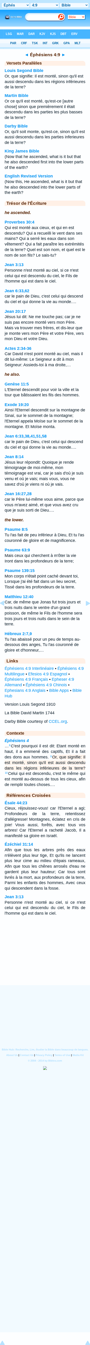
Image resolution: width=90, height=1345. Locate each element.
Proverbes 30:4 (19, 222)
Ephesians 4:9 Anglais (25, 690)
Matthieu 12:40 (19, 596)
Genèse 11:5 (17, 384)
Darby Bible (16, 126)
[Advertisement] (45, 956)
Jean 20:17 (15, 311)
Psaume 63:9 (17, 550)
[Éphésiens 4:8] (6, 613)
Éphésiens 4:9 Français (26, 679)
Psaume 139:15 (20, 570)
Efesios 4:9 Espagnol (47, 674)
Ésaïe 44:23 (16, 803)
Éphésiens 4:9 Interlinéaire (29, 668)
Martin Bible (16, 95)
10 (6, 772)
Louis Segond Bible (24, 70)
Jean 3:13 (14, 264)
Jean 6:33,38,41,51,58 (26, 436)
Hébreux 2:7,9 (18, 633)
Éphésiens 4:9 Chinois (46, 685)
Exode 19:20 (17, 404)
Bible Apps (59, 690)
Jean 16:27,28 (18, 493)
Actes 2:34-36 (18, 348)
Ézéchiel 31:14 (19, 844)
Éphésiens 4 (17, 740)
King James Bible (22, 151)
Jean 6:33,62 (17, 291)
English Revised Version (29, 176)
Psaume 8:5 (16, 529)
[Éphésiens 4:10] (84, 613)
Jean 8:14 (14, 456)
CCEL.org (58, 721)
